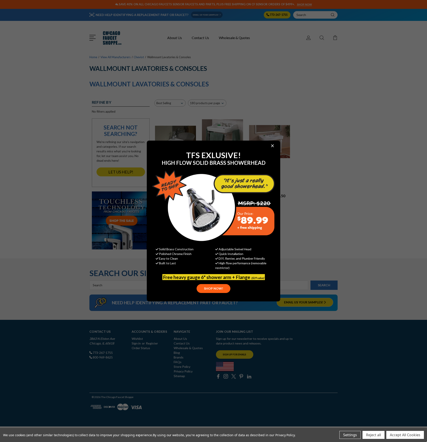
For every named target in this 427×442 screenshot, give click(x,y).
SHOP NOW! (213, 288)
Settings (350, 434)
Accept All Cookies (405, 434)
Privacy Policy (285, 435)
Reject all (373, 434)
